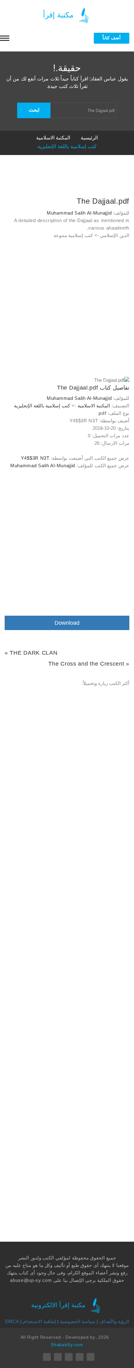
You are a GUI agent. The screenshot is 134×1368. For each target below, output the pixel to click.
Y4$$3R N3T (35, 458)
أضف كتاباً (112, 37)
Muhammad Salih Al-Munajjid (79, 213)
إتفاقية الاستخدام (39, 1321)
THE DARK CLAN (33, 653)
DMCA (12, 1321)
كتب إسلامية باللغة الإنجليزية (66, 146)
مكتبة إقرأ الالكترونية (59, 1305)
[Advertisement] (67, 309)
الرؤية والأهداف (114, 1321)
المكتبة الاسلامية (53, 137)
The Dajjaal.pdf (103, 201)
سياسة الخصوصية (77, 1321)
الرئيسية (89, 137)
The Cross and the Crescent (86, 664)
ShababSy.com (67, 1344)
